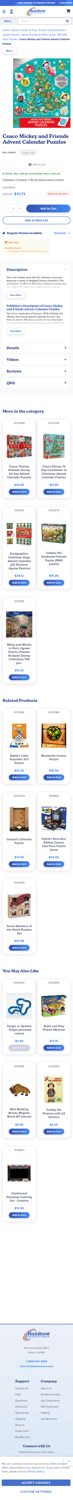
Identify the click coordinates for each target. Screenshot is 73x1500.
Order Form (22, 1431)
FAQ (17, 1394)
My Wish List (22, 1437)
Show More (15, 295)
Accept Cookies (36, 1483)
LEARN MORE (65, 2)
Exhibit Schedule (50, 1394)
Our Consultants (50, 1401)
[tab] (10, 51)
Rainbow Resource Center (36, 1334)
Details (13, 348)
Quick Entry (22, 1413)
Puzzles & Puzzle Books (52, 30)
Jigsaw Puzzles (11, 35)
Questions (21, 1401)
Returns (19, 1425)
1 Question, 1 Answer (15, 180)
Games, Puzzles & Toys (24, 30)
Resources (21, 1407)
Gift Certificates (50, 1407)
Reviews (14, 371)
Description (17, 269)
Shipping (20, 1419)
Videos (13, 359)
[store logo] (36, 11)
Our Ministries (49, 1419)
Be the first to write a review (47, 179)
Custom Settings (36, 1492)
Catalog (45, 1413)
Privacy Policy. (36, 1471)
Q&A (11, 383)
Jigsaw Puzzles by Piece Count (38, 35)
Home (6, 30)
